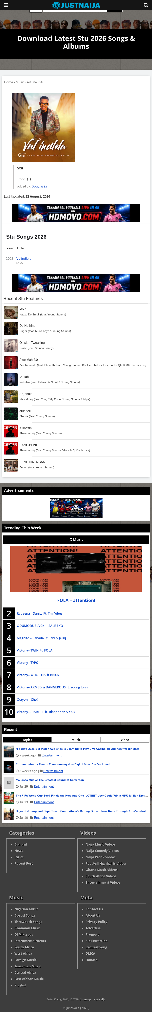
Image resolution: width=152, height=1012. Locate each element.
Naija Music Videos (100, 844)
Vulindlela (23, 258)
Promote (92, 934)
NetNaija (99, 999)
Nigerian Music (26, 909)
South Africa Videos (101, 876)
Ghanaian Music (27, 928)
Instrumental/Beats (30, 941)
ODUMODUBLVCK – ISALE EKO (40, 626)
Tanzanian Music (27, 966)
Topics (27, 740)
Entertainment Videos (103, 882)
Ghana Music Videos (102, 870)
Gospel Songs (24, 915)
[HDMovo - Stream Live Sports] (76, 220)
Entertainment (51, 755)
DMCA (90, 953)
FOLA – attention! (76, 600)
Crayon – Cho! (27, 699)
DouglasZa (39, 186)
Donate (91, 960)
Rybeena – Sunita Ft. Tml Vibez (39, 613)
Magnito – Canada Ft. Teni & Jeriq (41, 638)
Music (20, 82)
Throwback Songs (28, 922)
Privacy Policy (96, 922)
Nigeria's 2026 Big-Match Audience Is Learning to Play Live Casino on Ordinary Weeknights (77, 748)
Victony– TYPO (28, 662)
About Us (93, 915)
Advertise (93, 928)
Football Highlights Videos (106, 863)
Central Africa (25, 972)
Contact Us (94, 909)
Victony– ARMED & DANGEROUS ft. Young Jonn (52, 687)
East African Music (29, 979)
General (20, 844)
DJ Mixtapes (23, 934)
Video (125, 740)
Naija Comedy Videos (102, 851)
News (18, 851)
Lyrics (19, 857)
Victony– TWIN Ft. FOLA (34, 650)
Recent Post (23, 863)
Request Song (96, 947)
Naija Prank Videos (101, 857)
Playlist (20, 985)
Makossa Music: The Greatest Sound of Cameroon (50, 779)
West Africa (23, 953)
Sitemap (85, 999)
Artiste (32, 82)
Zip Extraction (97, 941)
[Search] (146, 5)
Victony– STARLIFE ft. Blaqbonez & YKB (46, 712)
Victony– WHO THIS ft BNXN (38, 675)
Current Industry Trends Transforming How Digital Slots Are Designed (63, 764)
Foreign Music (25, 960)
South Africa (24, 947)
